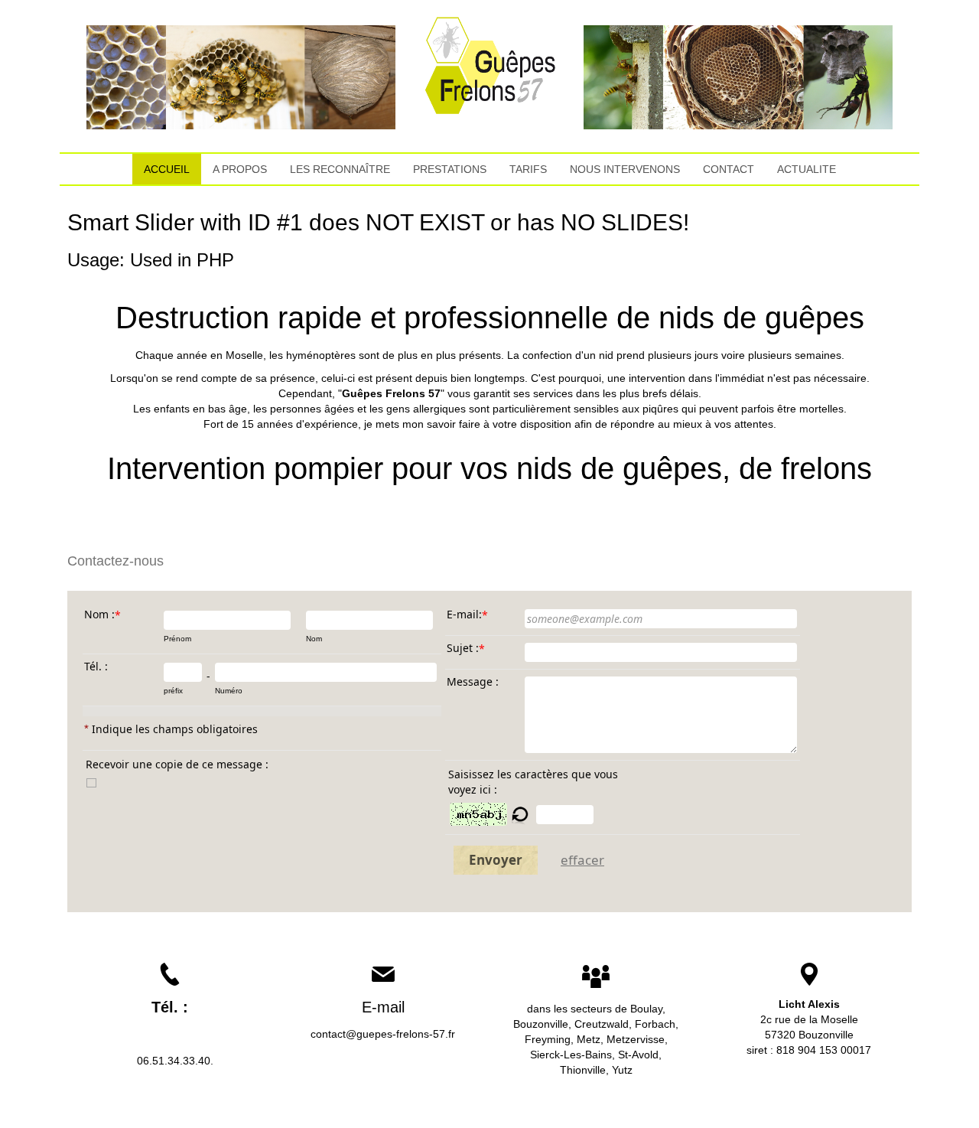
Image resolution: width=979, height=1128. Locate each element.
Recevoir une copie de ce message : (177, 764)
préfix (173, 690)
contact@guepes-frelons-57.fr (383, 1034)
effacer (582, 860)
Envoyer (495, 860)
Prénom (177, 638)
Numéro (228, 690)
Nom (314, 638)
